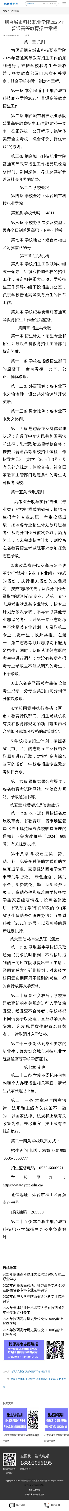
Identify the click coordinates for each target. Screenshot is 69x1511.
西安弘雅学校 (34, 1490)
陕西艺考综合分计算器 (34, 1494)
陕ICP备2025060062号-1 (34, 1485)
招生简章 (14, 11)
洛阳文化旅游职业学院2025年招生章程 (30, 1371)
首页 (5, 11)
